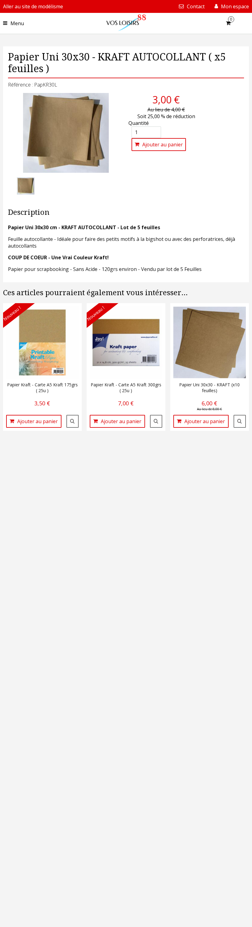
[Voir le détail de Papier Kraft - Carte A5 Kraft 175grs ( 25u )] (72, 421)
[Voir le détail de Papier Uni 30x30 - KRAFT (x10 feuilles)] (240, 421)
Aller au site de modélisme (33, 6)
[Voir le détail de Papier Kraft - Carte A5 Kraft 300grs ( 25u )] (156, 421)
